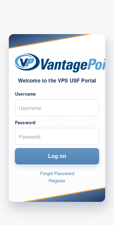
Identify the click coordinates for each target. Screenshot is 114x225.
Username (25, 94)
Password (25, 122)
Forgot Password (57, 173)
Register (57, 180)
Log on (57, 156)
